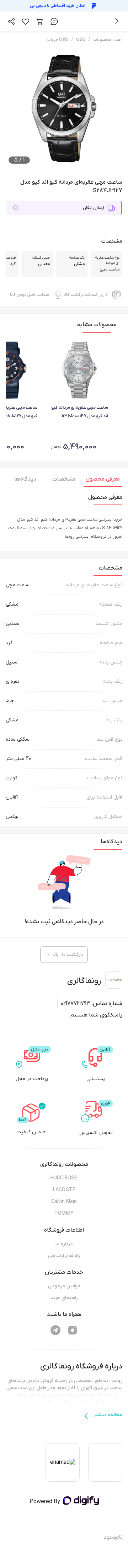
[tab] (103, 481)
